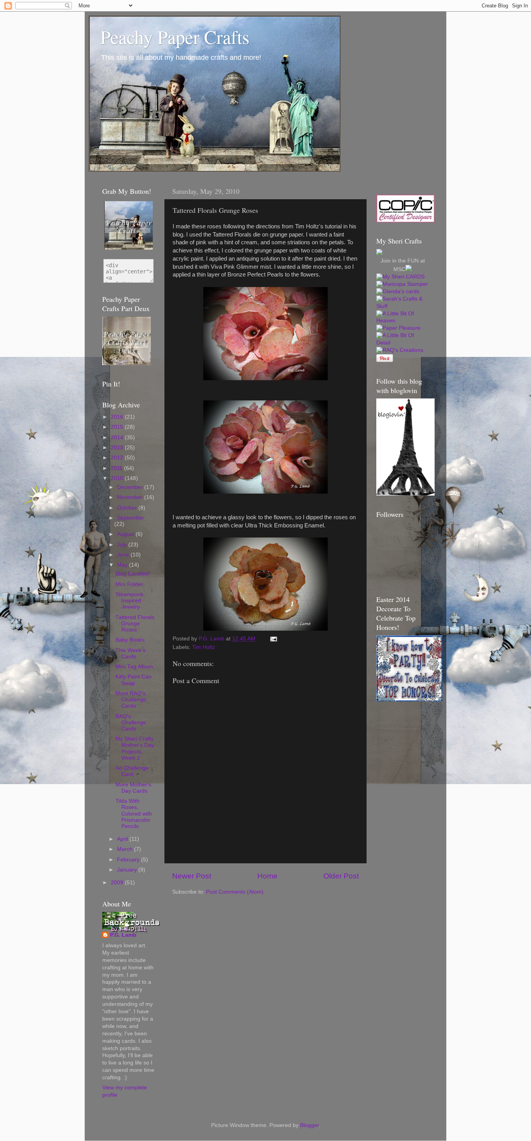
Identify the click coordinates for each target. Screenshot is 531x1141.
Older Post (341, 876)
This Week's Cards (130, 653)
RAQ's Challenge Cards (130, 722)
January (127, 870)
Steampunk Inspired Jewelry (129, 600)
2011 (117, 468)
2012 (118, 458)
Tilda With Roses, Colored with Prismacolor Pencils (133, 813)
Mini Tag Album (134, 667)
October (127, 508)
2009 (118, 882)
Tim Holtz (203, 647)
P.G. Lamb (123, 935)
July (122, 545)
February (129, 860)
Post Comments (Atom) (235, 892)
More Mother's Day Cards (133, 788)
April (123, 839)
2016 (118, 417)
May (123, 565)
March (125, 849)
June (124, 555)
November (130, 497)
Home (267, 876)
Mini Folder (129, 584)
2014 (118, 437)
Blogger (309, 1125)
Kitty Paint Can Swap (133, 680)
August (126, 534)
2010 (118, 478)
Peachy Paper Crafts (175, 36)
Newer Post (191, 876)
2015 (118, 427)
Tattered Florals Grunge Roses (134, 623)
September (130, 518)
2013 (118, 447)
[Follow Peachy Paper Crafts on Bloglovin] (405, 494)
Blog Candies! (132, 574)
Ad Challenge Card (131, 771)
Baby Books (130, 640)
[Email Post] (273, 639)
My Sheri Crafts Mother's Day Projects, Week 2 (134, 748)
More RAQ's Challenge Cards (130, 700)
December (130, 487)
